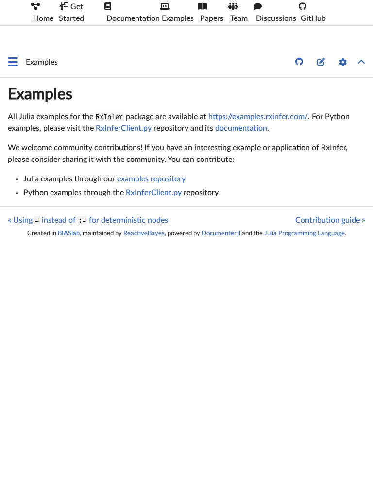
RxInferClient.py (124, 128)
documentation (241, 128)
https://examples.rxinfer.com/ (258, 117)
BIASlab (69, 233)
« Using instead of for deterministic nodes (88, 220)
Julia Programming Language (304, 233)
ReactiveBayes (144, 233)
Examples (40, 94)
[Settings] (343, 62)
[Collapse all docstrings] (361, 62)
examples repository (151, 179)
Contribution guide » (330, 220)
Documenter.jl (221, 233)
